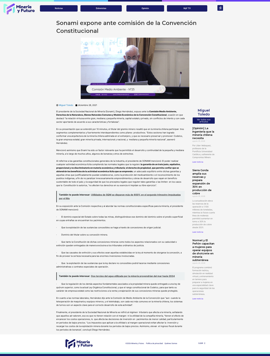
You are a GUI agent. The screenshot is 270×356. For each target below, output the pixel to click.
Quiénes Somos (171, 343)
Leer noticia (197, 162)
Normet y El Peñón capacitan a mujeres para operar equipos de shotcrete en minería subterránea (203, 250)
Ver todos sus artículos (204, 120)
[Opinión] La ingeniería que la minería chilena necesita (203, 133)
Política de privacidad (154, 343)
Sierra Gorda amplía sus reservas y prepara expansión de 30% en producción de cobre (202, 182)
